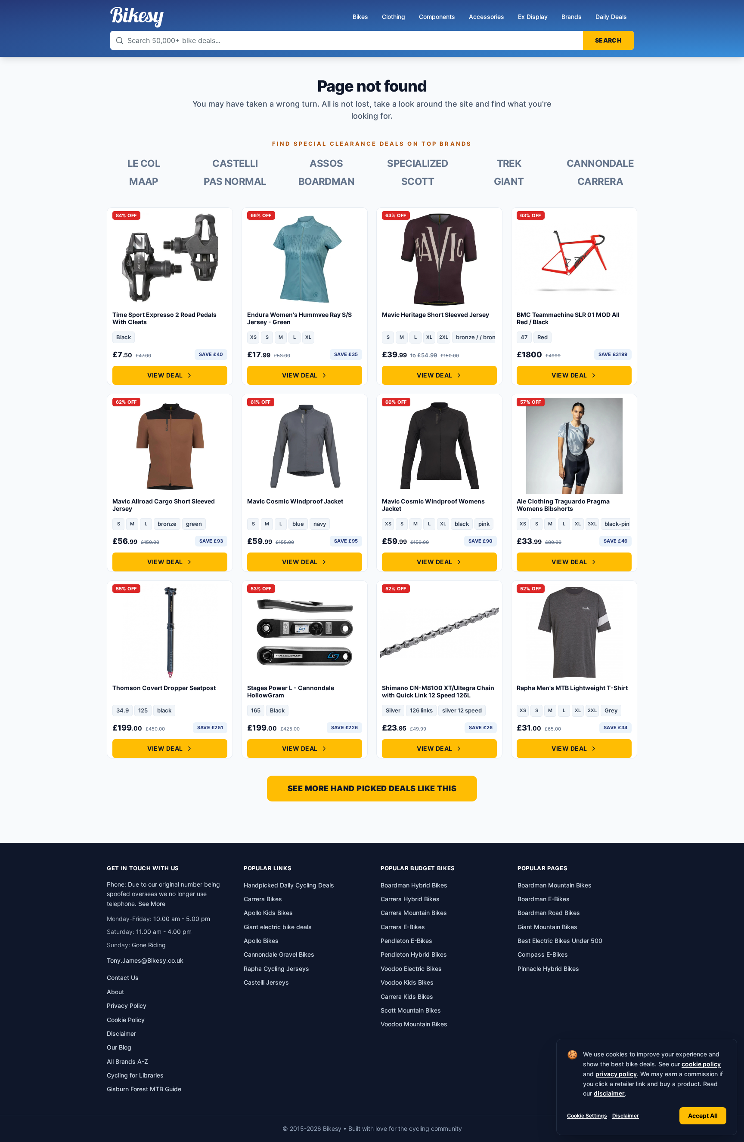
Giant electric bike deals (278, 926)
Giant (509, 181)
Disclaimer (625, 1115)
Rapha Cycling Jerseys (276, 968)
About (115, 991)
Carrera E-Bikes (403, 926)
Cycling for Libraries (135, 1075)
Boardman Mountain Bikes (555, 885)
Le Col (144, 163)
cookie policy (701, 1064)
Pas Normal (235, 181)
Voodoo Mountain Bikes (414, 1024)
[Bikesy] (137, 17)
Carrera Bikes (263, 899)
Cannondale (600, 163)
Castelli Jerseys (266, 982)
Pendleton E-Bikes (406, 940)
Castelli (235, 163)
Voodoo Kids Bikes (407, 982)
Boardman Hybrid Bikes (414, 885)
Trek (509, 163)
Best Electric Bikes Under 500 (560, 940)
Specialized (417, 163)
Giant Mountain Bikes (547, 926)
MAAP (143, 181)
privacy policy (616, 1074)
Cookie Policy (126, 1019)
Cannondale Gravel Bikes (279, 954)
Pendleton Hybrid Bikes (414, 954)
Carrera (600, 181)
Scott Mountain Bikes (411, 1010)
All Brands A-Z (127, 1061)
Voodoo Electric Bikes (411, 968)
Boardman (326, 181)
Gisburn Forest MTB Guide (144, 1089)
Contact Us (123, 977)
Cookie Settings (587, 1115)
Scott (417, 181)
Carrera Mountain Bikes (414, 912)
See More (151, 903)
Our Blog (119, 1047)
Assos (326, 163)
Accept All (703, 1115)
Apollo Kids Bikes (268, 912)
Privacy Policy (126, 1005)
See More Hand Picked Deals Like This (372, 788)
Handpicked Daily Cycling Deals (289, 885)
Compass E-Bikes (543, 954)
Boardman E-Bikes (544, 899)
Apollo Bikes (261, 940)
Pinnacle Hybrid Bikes (548, 968)
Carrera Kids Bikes (407, 996)
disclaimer (609, 1093)
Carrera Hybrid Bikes (410, 899)
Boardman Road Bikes (549, 912)
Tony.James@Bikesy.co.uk (145, 960)
